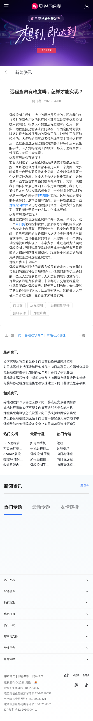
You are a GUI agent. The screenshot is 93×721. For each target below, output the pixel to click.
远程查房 (39, 313)
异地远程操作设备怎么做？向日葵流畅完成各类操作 (39, 402)
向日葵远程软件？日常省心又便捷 (42, 335)
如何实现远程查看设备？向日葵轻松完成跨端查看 (38, 361)
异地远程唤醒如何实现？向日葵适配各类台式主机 (38, 407)
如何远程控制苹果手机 (46, 459)
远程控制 (36, 305)
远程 (60, 443)
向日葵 (20, 224)
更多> (84, 485)
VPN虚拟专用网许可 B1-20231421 (25, 698)
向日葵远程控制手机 (71, 465)
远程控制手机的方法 (44, 465)
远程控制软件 (18, 205)
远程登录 (63, 448)
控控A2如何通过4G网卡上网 (23, 459)
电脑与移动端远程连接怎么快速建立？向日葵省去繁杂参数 (44, 383)
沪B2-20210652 (41, 693)
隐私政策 (38, 676)
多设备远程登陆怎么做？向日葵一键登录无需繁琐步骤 (41, 418)
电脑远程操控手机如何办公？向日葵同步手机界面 (38, 372)
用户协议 (9, 676)
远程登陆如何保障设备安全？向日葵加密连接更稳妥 (39, 424)
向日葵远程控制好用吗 (72, 454)
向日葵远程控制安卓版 (72, 459)
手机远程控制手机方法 (46, 448)
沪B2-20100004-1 (26, 709)
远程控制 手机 (40, 454)
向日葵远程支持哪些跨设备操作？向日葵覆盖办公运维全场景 (46, 367)
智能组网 (44, 195)
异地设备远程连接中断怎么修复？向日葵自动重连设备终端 (44, 377)
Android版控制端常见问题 (21, 454)
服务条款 (23, 676)
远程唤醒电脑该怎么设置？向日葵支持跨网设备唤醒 (39, 413)
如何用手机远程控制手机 (47, 443)
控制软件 (19, 313)
